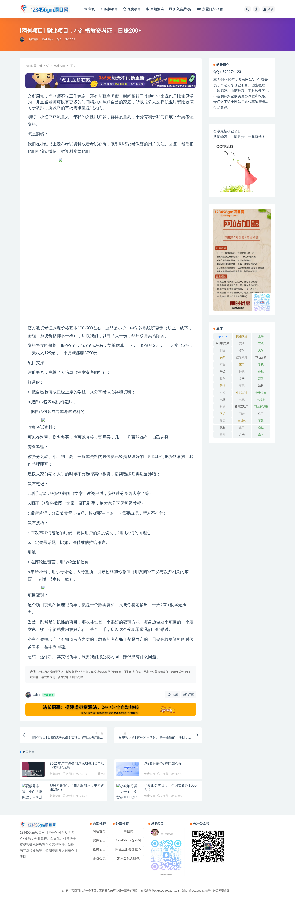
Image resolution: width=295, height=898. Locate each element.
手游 (222, 371)
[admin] (22, 39)
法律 (261, 385)
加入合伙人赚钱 (128, 858)
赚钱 (261, 427)
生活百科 (241, 392)
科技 (222, 406)
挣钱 (261, 371)
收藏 (174, 694)
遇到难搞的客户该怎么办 (163, 763)
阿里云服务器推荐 (128, 849)
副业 (222, 350)
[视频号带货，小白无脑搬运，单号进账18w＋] (33, 795)
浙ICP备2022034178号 (196, 890)
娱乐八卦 (241, 357)
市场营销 (260, 357)
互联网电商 (223, 343)
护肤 (242, 371)
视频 (222, 427)
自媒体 (242, 420)
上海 (261, 336)
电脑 (222, 399)
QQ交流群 (224, 146)
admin (43, 695)
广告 (222, 364)
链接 (190, 694)
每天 (242, 385)
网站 (157, 9)
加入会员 (182, 9)
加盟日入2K (212, 9)
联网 (261, 413)
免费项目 (134, 9)
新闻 (261, 378)
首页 (91, 9)
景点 (222, 385)
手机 (261, 364)
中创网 (128, 831)
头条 (222, 357)
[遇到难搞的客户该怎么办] (127, 769)
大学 (261, 350)
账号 (242, 427)
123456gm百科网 (128, 840)
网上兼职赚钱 (261, 407)
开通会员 (99, 858)
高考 (261, 434)
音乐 (242, 434)
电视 (242, 399)
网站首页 (99, 831)
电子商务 (260, 392)
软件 (222, 434)
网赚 (242, 413)
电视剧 (261, 399)
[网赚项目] (241, 336)
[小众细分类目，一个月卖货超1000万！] (127, 792)
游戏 (222, 392)
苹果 (261, 420)
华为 (242, 350)
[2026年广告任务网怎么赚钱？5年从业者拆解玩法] (33, 773)
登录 (270, 9)
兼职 (261, 343)
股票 (222, 420)
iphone (222, 336)
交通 (242, 343)
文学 (242, 378)
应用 (242, 364)
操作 (222, 378)
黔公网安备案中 (222, 890)
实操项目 (111, 9)
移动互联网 (242, 406)
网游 (222, 413)
